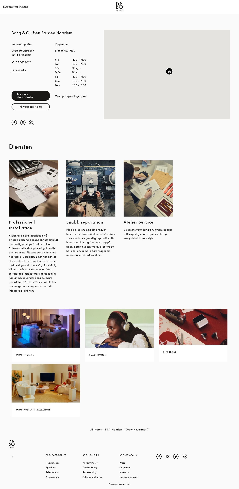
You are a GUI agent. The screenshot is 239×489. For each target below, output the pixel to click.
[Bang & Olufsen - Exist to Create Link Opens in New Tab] (119, 10)
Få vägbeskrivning (35, 107)
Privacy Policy (101, 462)
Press (135, 462)
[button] (169, 71)
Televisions (64, 472)
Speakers (63, 467)
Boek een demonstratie (33, 96)
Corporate (137, 467)
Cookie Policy (101, 467)
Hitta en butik (19, 69)
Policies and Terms (101, 477)
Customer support (138, 477)
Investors (137, 472)
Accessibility (101, 472)
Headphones (64, 462)
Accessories (64, 477)
